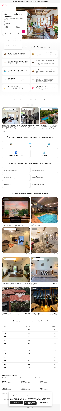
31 (6, 47)
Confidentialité (25, 409)
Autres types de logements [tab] (19, 377)
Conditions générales (33, 409)
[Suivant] (32, 105)
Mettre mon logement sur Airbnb (49, 5)
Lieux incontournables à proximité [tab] (33, 377)
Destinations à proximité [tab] (7, 377)
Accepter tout (16, 402)
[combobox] (14, 23)
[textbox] (9, 27)
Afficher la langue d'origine (42, 1)
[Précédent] (28, 105)
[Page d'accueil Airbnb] (5, 5)
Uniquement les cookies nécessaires (30, 403)
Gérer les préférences (43, 402)
